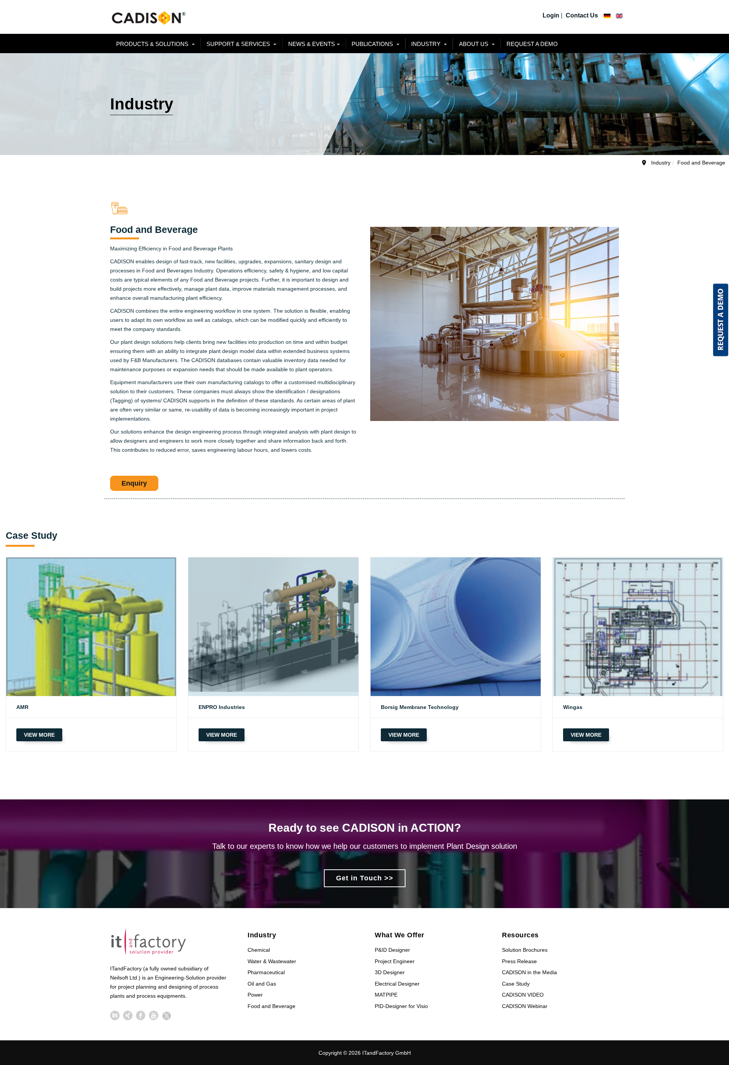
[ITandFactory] (151, 943)
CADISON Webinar (525, 1006)
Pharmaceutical (266, 972)
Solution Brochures (525, 950)
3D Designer (390, 972)
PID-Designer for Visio (401, 1006)
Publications (373, 44)
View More (39, 735)
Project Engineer (395, 961)
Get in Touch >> (364, 878)
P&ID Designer (392, 950)
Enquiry (134, 483)
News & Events (311, 44)
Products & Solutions (153, 44)
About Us (474, 44)
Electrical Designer (397, 983)
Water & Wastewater (272, 961)
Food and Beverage (271, 1006)
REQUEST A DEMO (532, 44)
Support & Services (239, 44)
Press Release (519, 961)
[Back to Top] (709, 1002)
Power (255, 994)
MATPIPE (386, 994)
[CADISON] (148, 17)
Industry (426, 44)
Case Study (516, 983)
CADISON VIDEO (523, 994)
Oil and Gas (262, 983)
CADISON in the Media (529, 972)
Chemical (259, 950)
